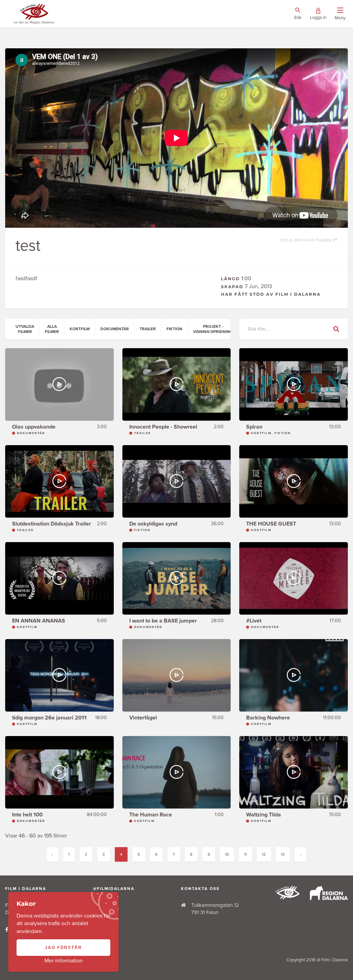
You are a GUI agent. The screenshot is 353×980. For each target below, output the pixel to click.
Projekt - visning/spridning (213, 329)
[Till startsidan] (287, 897)
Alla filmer (52, 329)
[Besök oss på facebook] (6, 930)
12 (264, 854)
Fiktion (174, 328)
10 (227, 854)
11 (245, 854)
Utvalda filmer (25, 329)
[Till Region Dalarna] (329, 898)
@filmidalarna (113, 888)
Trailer (148, 328)
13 (283, 854)
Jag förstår (63, 947)
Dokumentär (114, 328)
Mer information (63, 960)
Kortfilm (80, 328)
